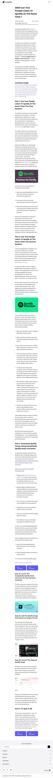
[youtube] (11, 769)
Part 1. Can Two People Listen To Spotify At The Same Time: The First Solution (26, 86)
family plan (18, 127)
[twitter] (4, 769)
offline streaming (26, 162)
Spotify (32, 29)
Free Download (19, 568)
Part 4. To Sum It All (20, 96)
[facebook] (7, 769)
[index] (7, 2)
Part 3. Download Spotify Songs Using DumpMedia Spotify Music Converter (25, 93)
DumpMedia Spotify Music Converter (25, 726)
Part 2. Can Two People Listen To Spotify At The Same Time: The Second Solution (26, 90)
